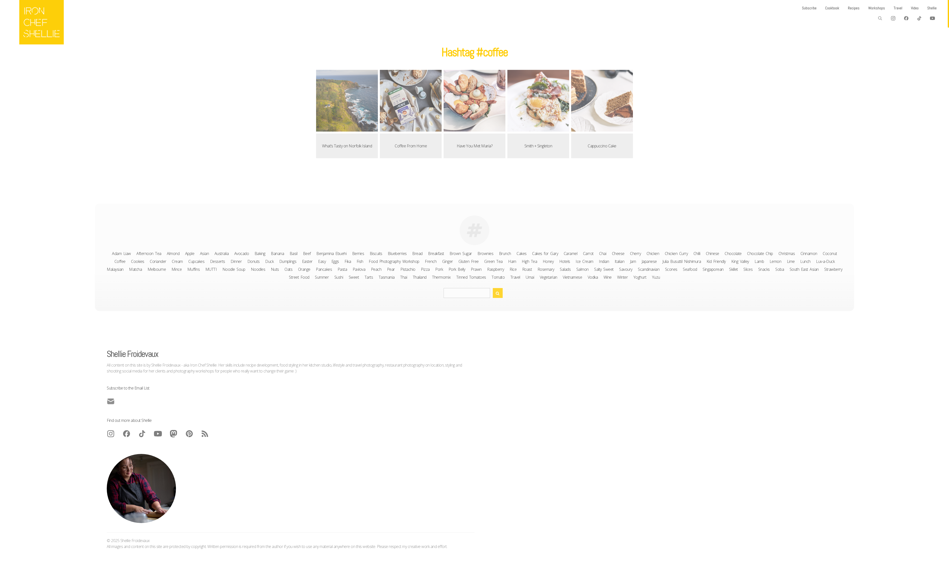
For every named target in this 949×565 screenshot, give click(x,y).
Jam (633, 261)
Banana (277, 253)
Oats (288, 269)
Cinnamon (808, 253)
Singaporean (713, 269)
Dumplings (288, 261)
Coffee (120, 261)
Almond (173, 253)
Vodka (593, 277)
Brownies (485, 253)
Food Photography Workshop (394, 261)
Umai (530, 277)
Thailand (420, 277)
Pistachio (407, 269)
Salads (565, 269)
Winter (622, 277)
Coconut (830, 253)
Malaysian (115, 269)
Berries (358, 253)
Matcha (135, 269)
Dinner (236, 261)
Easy (322, 261)
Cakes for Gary (545, 253)
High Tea (529, 261)
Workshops (876, 8)
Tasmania (387, 277)
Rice (513, 269)
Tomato (498, 277)
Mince (177, 269)
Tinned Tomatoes (471, 277)
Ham (512, 261)
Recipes (854, 8)
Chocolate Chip (760, 253)
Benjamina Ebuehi (331, 253)
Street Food (299, 277)
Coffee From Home (411, 146)
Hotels (564, 261)
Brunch (505, 253)
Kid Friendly (716, 261)
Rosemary (546, 269)
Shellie (932, 8)
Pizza (425, 269)
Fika (348, 261)
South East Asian (804, 269)
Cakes (522, 253)
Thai (403, 277)
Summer (322, 277)
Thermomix (441, 277)
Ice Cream (584, 261)
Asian (204, 253)
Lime (791, 261)
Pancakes (324, 269)
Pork (439, 269)
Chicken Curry (676, 253)
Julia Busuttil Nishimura (681, 261)
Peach (376, 269)
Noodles (258, 269)
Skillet (733, 269)
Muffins (193, 269)
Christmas (786, 253)
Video (915, 8)
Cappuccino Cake (602, 146)
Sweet (354, 277)
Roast (527, 269)
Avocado (241, 253)
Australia (222, 253)
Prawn (476, 269)
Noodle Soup (233, 269)
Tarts (369, 277)
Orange (304, 269)
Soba (779, 269)
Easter (307, 261)
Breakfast (436, 253)
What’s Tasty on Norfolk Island (347, 146)
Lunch (805, 261)
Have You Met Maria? (475, 146)
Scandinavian (648, 269)
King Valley (740, 261)
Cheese (618, 253)
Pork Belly (457, 269)
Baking (260, 253)
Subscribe (809, 8)
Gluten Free (468, 261)
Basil (294, 253)
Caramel (571, 253)
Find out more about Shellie (129, 420)
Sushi (338, 277)
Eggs (335, 261)
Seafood (690, 269)
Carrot (588, 253)
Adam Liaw (121, 253)
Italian (620, 261)
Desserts (217, 261)
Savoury (625, 269)
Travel (898, 8)
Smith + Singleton (538, 146)
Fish (360, 261)
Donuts (253, 261)
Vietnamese (572, 277)
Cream (177, 261)
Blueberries (397, 253)
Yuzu (656, 277)
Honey (548, 261)
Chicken (653, 253)
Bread (417, 253)
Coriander (158, 261)
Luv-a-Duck (825, 261)
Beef (307, 253)
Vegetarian (548, 277)
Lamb (759, 261)
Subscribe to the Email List (128, 388)
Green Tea (493, 261)
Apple (189, 253)
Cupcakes (196, 261)
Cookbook (832, 8)
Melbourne (157, 269)
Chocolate (733, 253)
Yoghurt (640, 277)
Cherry (635, 253)
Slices (748, 269)
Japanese (649, 261)
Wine (608, 277)
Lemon (775, 261)
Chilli (696, 253)
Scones (671, 269)
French (430, 261)
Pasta (342, 269)
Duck (269, 261)
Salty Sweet (604, 269)
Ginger (447, 261)
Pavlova (359, 269)
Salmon (582, 269)
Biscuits (376, 253)
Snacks (764, 269)
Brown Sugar (461, 253)
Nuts (275, 269)
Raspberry (495, 269)
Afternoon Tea (148, 253)
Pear (391, 269)
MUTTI (211, 269)
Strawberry (833, 269)
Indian (604, 261)
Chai (602, 253)
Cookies (137, 261)
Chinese (712, 253)
